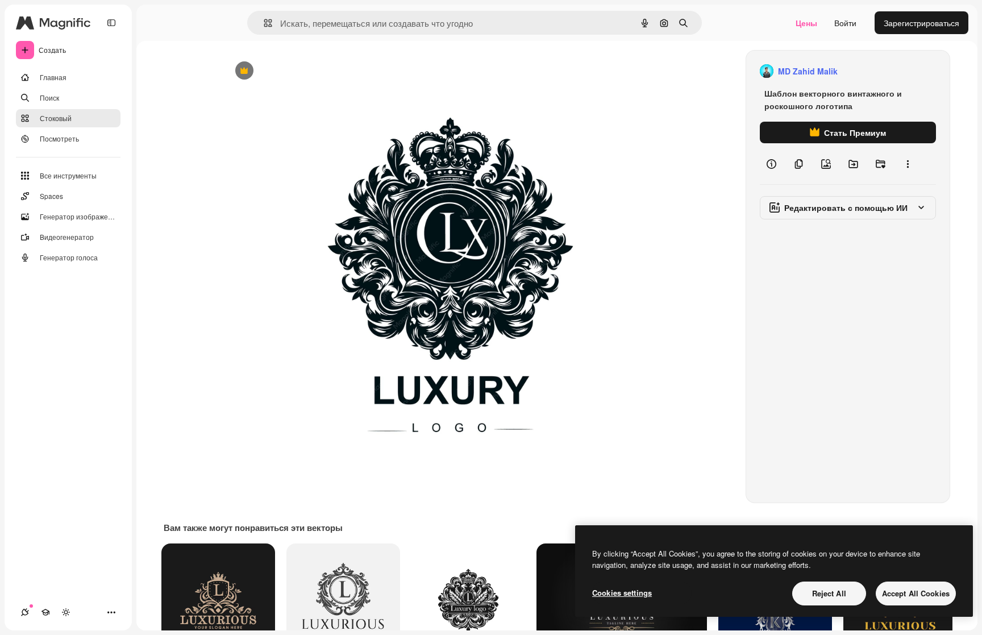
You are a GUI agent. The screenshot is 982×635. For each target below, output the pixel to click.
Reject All (829, 593)
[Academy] (45, 612)
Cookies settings (622, 592)
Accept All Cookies (916, 593)
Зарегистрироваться (921, 22)
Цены (806, 22)
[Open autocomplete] (263, 23)
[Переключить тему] (66, 612)
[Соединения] (25, 612)
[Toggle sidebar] (111, 23)
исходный (300, 71)
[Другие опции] (907, 163)
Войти (845, 22)
